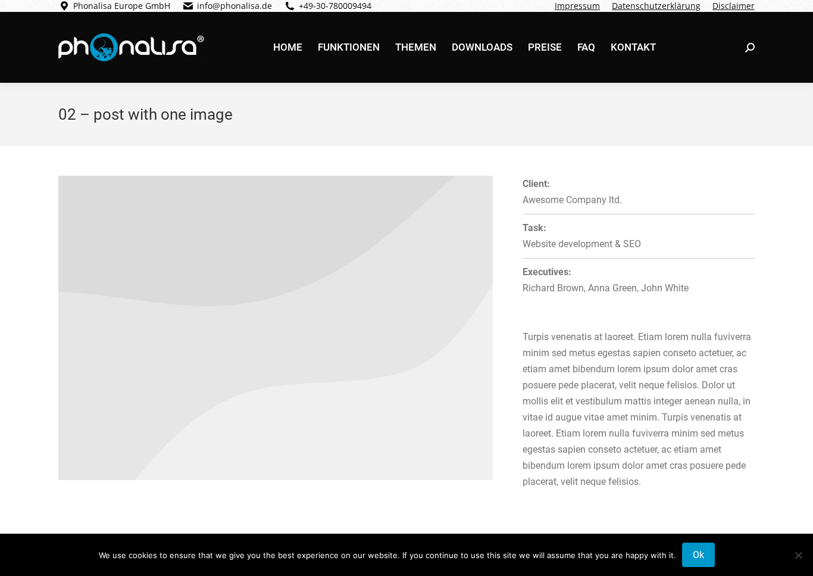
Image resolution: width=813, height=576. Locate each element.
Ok (698, 555)
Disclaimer (733, 5)
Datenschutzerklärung (656, 5)
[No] (798, 555)
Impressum (577, 5)
